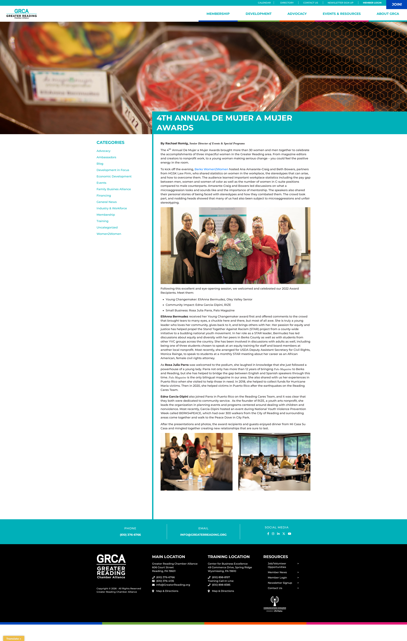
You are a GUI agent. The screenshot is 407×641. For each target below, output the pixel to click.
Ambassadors (106, 157)
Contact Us (310, 2)
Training (102, 221)
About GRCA (388, 14)
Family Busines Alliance (114, 189)
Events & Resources (342, 14)
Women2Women (109, 234)
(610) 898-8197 (221, 577)
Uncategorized (107, 227)
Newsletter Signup (280, 582)
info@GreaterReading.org (173, 584)
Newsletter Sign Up (340, 2)
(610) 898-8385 (221, 584)
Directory (287, 2)
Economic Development (114, 176)
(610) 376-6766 (130, 535)
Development (258, 14)
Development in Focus (113, 170)
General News (107, 202)
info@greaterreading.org (203, 535)
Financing (104, 195)
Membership (218, 14)
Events (101, 183)
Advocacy (297, 14)
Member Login (372, 2)
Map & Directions (167, 591)
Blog (100, 163)
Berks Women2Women (211, 169)
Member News (277, 572)
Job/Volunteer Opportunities (277, 565)
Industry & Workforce (112, 208)
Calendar (264, 2)
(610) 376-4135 (165, 580)
